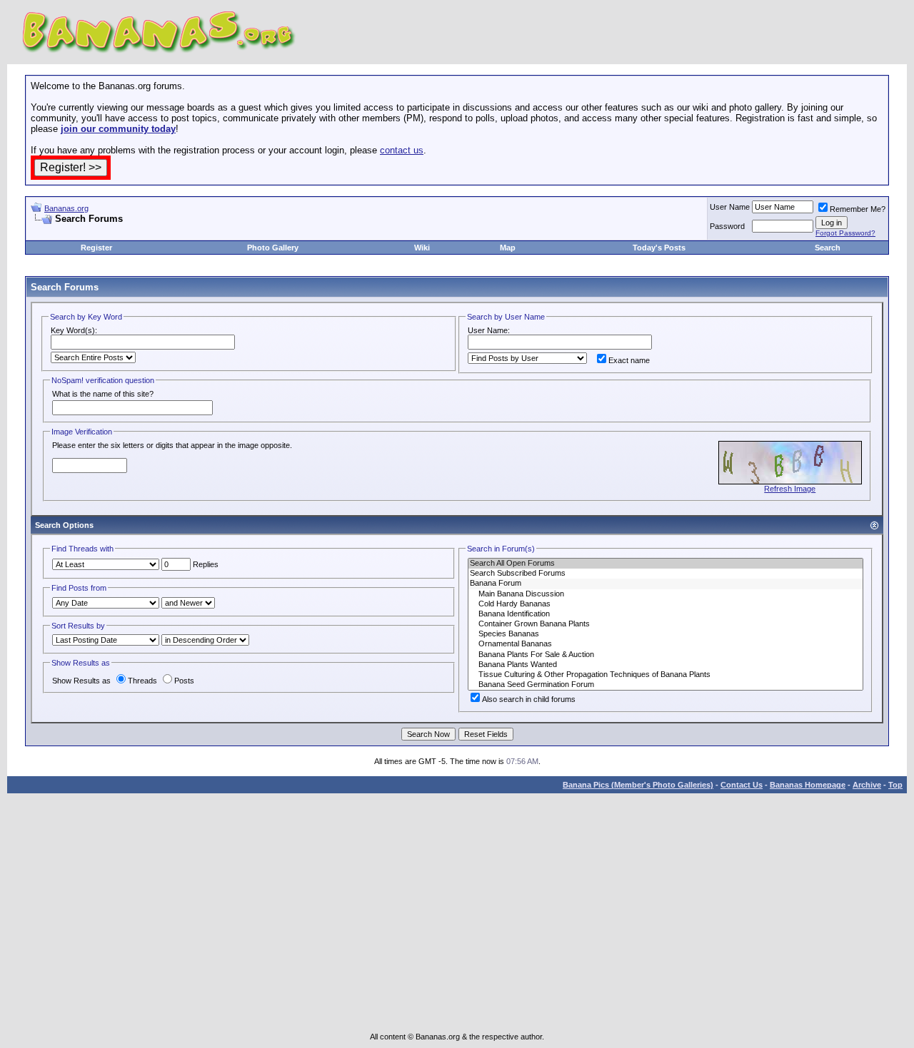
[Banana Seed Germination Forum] (665, 685)
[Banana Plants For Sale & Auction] (665, 655)
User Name (730, 207)
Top (895, 784)
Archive (867, 784)
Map (508, 247)
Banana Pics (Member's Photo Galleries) (638, 784)
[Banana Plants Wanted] (665, 665)
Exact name (629, 360)
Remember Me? (857, 209)
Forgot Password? (845, 233)
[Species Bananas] (665, 634)
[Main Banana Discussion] (665, 594)
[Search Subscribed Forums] (665, 574)
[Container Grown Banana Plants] (665, 624)
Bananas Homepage (807, 784)
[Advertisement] (198, 230)
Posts (184, 680)
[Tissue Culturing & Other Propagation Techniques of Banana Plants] (665, 675)
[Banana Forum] (665, 584)
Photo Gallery (272, 247)
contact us (401, 150)
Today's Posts (659, 247)
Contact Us (741, 784)
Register (96, 247)
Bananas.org (66, 208)
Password (727, 226)
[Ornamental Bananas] (665, 644)
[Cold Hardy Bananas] (665, 604)
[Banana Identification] (665, 614)
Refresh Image (789, 488)
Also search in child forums (529, 699)
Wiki (422, 247)
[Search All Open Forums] (665, 564)
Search (827, 247)
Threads (142, 680)
